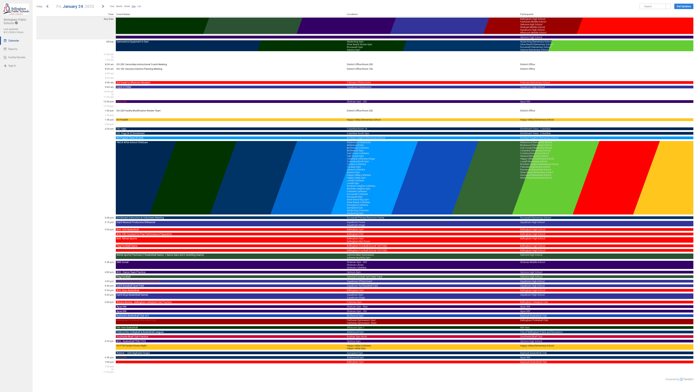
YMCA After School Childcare (132, 142)
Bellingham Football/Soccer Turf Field (367, 245)
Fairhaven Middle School (533, 21)
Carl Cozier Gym (355, 156)
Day (134, 6)
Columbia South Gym (358, 133)
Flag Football (124, 276)
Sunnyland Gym (355, 207)
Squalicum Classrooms (359, 87)
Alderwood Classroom (359, 142)
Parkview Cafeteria (357, 191)
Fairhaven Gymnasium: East (361, 320)
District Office (527, 64)
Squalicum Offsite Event (359, 281)
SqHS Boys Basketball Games (132, 294)
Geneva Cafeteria (356, 169)
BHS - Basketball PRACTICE (131, 341)
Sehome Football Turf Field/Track (364, 276)
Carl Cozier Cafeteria (358, 153)
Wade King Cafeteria (358, 210)
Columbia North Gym (358, 161)
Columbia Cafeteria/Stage (361, 158)
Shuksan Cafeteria (356, 267)
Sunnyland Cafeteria (357, 205)
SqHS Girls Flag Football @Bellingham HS (138, 281)
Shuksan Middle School (532, 27)
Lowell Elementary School (533, 161)
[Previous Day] (47, 6)
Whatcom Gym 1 (355, 327)
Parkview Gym (354, 302)
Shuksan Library (355, 265)
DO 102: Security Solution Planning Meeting (139, 69)
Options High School (531, 37)
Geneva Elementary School (534, 49)
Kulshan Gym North (357, 336)
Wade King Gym (355, 41)
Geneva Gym (353, 49)
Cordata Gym (354, 167)
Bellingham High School (532, 19)
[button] (75, 6)
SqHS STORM (124, 87)
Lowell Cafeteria (355, 180)
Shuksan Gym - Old (357, 101)
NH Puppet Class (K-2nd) (130, 137)
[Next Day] (103, 6)
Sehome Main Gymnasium (360, 255)
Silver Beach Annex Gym (359, 44)
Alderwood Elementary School (536, 142)
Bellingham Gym (355, 229)
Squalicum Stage (356, 225)
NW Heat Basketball (127, 327)
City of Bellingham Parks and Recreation (541, 332)
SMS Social (123, 262)
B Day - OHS (123, 37)
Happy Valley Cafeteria (359, 175)
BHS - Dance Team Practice (131, 272)
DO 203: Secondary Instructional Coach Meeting (142, 64)
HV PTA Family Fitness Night (132, 345)
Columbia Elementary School (535, 150)
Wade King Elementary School (536, 41)
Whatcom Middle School (533, 32)
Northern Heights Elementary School (366, 137)
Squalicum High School (532, 29)
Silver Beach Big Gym (358, 199)
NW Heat (525, 327)
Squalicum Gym (355, 294)
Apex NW (122, 101)
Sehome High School (531, 24)
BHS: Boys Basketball (128, 290)
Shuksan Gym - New (357, 306)
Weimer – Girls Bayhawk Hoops (133, 353)
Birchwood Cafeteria (358, 147)
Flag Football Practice (128, 250)
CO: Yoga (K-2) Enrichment (131, 133)
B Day (119, 19)
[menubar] (125, 6)
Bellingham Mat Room (358, 241)
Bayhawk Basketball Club (533, 315)
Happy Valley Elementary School (364, 119)
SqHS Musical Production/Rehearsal (136, 222)
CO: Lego (121, 128)
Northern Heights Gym (358, 188)
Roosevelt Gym (355, 47)
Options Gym (354, 272)
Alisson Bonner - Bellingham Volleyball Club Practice (144, 302)
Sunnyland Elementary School (535, 175)
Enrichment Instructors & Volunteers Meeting (140, 217)
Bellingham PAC (355, 234)
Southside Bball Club (531, 336)
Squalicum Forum (356, 222)
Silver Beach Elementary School (536, 44)
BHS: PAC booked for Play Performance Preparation (144, 234)
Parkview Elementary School (535, 82)
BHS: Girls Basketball (128, 229)
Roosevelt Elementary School (535, 47)
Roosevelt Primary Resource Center (365, 217)
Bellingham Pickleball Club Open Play (136, 320)
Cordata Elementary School (534, 153)
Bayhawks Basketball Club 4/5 (133, 315)
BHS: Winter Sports (127, 238)
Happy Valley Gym (356, 177)
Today (39, 6)
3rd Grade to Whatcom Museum (133, 82)
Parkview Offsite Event (359, 82)
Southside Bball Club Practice (132, 336)
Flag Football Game (127, 245)
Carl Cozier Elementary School (536, 147)
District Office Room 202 (360, 110)
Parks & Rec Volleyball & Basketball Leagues (140, 332)
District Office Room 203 (360, 64)
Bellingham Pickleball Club (534, 320)
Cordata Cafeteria (356, 164)
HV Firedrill (122, 119)
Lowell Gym (353, 183)
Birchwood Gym (355, 150)
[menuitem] (112, 6)
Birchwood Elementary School (536, 145)
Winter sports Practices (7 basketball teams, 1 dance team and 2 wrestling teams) (160, 255)
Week (127, 6)
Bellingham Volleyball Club (534, 302)
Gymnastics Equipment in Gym (133, 41)
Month (119, 6)
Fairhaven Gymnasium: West (361, 323)
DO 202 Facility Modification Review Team (139, 110)
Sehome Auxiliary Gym (358, 257)
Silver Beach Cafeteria (358, 202)
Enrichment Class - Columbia (535, 128)
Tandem (688, 379)
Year (112, 6)
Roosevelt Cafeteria (357, 194)
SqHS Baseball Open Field (130, 285)
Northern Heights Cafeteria (361, 186)
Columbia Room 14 (357, 128)
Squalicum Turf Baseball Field (362, 285)
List (139, 6)
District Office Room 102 (360, 69)
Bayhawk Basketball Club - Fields (134, 362)
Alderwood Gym (355, 145)
